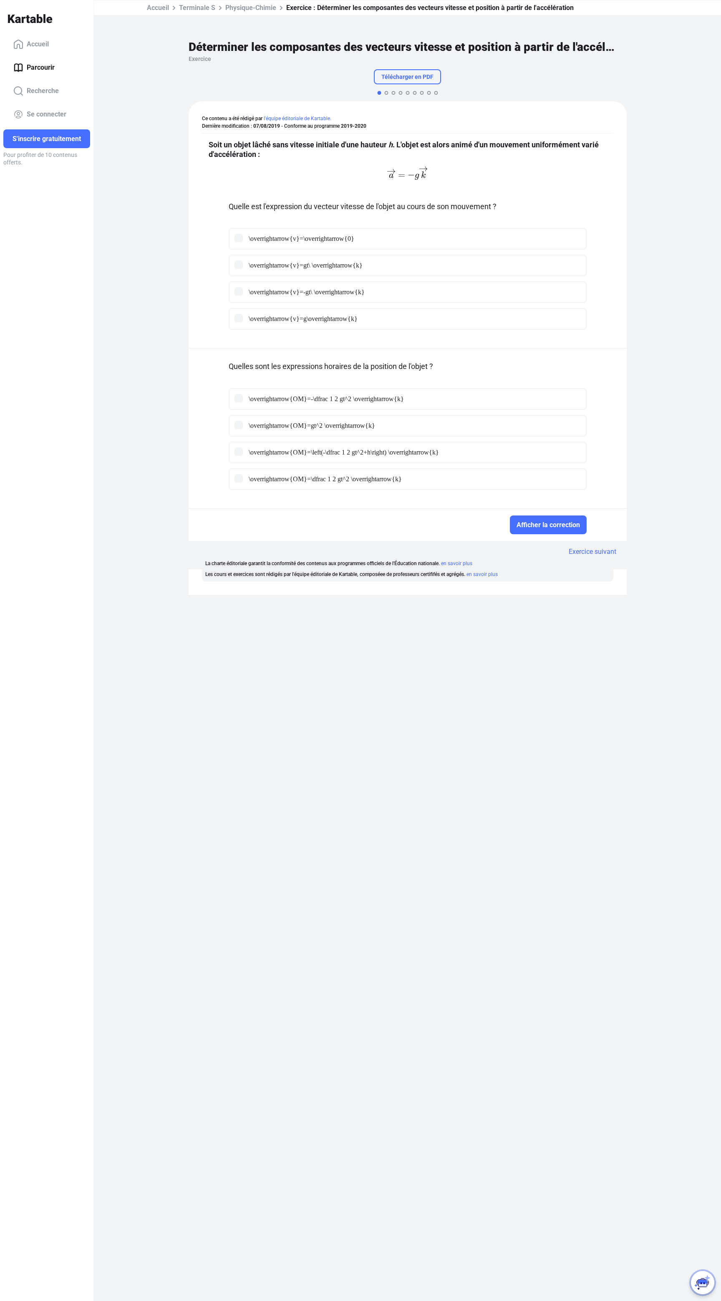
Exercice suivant (592, 552)
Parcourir (41, 67)
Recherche (43, 91)
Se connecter (46, 114)
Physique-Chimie (250, 8)
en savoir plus (456, 563)
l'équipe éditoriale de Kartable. (297, 118)
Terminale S (197, 8)
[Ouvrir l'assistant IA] (702, 1282)
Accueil (38, 44)
